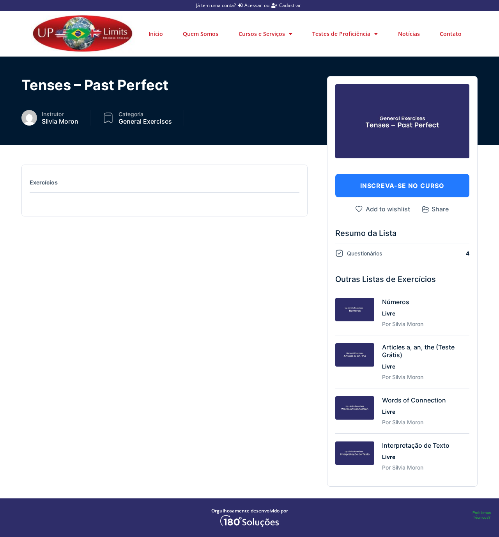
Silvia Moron (60, 121)
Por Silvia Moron (402, 324)
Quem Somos (200, 33)
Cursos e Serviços (262, 33)
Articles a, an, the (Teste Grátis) (418, 351)
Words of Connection (414, 400)
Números (395, 302)
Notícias (409, 33)
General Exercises (145, 121)
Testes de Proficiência (341, 33)
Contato (451, 33)
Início (156, 33)
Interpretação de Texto (415, 445)
